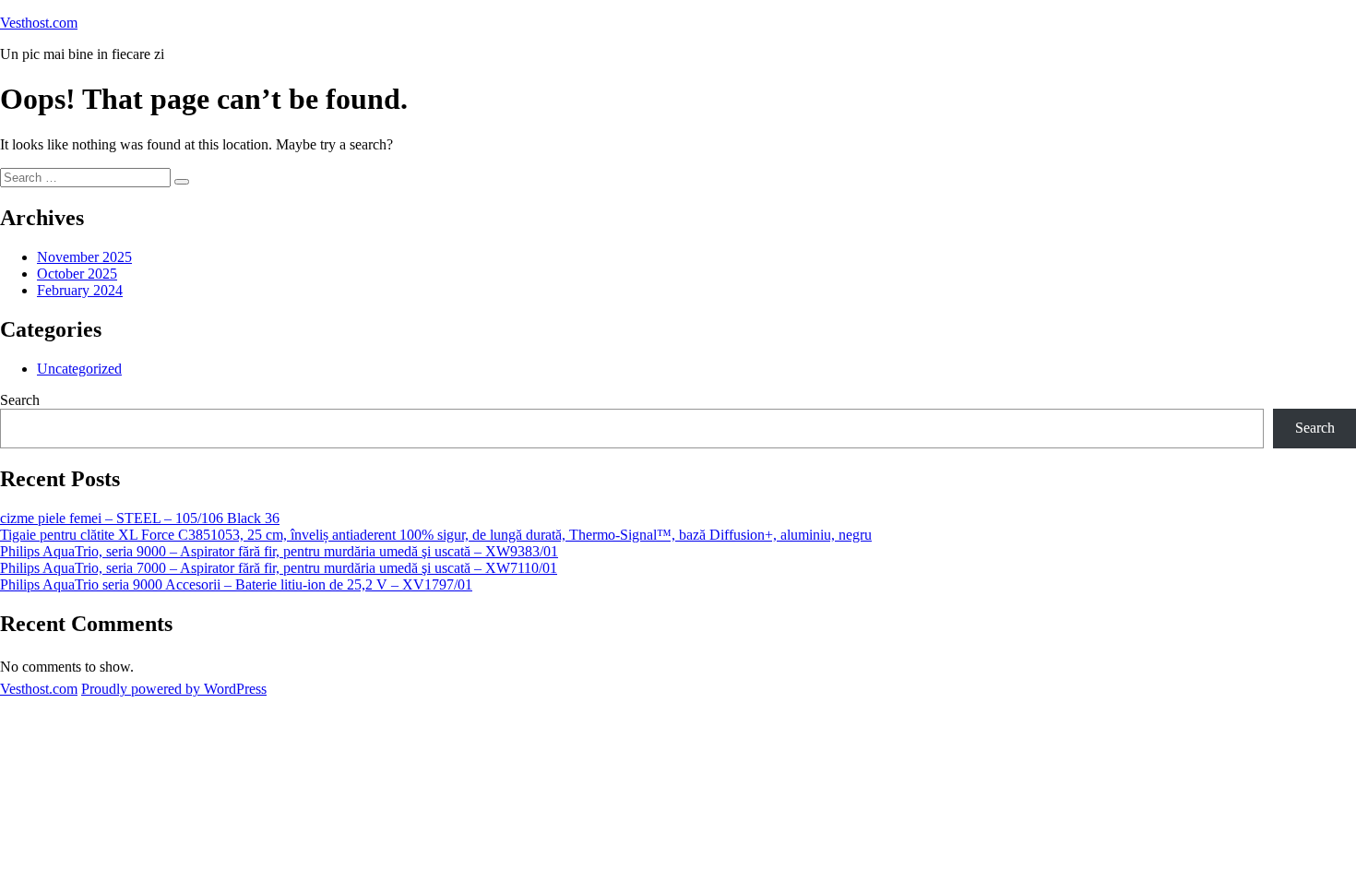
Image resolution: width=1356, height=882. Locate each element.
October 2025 (77, 273)
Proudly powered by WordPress (174, 689)
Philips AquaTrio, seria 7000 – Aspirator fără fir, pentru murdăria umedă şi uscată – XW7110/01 (278, 568)
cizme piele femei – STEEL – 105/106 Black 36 (140, 518)
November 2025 (84, 257)
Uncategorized (79, 368)
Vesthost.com (38, 22)
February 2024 (80, 290)
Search (20, 400)
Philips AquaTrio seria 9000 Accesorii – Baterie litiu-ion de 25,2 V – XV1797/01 (236, 584)
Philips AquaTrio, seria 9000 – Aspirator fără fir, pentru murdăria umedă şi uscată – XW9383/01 (279, 551)
